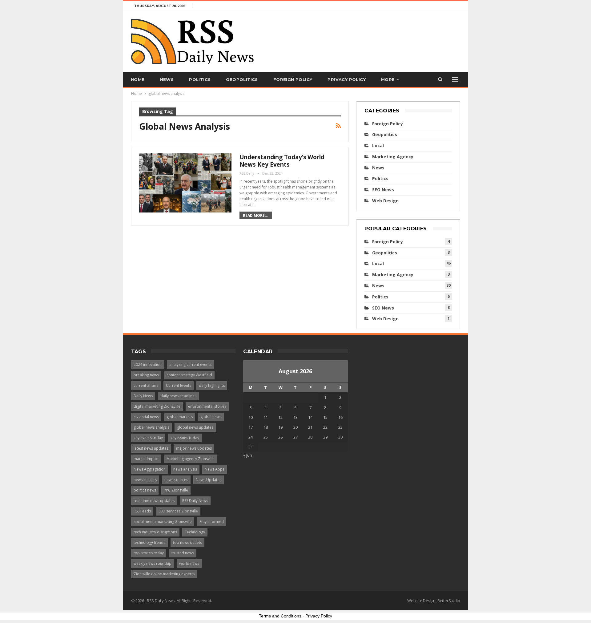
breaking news (146, 375)
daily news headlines (178, 395)
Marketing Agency (392, 157)
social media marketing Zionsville (163, 521)
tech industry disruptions (155, 532)
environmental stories (207, 406)
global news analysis (151, 427)
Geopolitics (242, 79)
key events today (148, 437)
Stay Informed (211, 521)
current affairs (146, 385)
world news (189, 563)
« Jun (247, 455)
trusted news (182, 553)
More (388, 79)
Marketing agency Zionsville (191, 458)
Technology (195, 532)
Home (138, 79)
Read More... (255, 215)
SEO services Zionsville (178, 511)
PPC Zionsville (176, 490)
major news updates (194, 448)
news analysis (185, 469)
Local (378, 145)
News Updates (208, 479)
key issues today (185, 437)
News (167, 79)
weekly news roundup (152, 563)
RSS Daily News (195, 500)
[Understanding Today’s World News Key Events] (185, 182)
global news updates (195, 427)
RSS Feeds (142, 511)
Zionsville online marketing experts (164, 573)
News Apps (214, 469)
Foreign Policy (292, 79)
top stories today (149, 553)
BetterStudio (448, 600)
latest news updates (151, 448)
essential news (146, 416)
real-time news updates (154, 500)
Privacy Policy (347, 79)
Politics (200, 79)
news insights (145, 479)
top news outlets (187, 542)
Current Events (178, 385)
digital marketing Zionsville (157, 406)
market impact (146, 458)
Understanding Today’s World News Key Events (281, 160)
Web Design (385, 201)
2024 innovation (148, 364)
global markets (180, 416)
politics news (145, 490)
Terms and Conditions (280, 615)
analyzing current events (190, 364)
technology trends (149, 542)
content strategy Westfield (189, 375)
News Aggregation (150, 469)
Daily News (143, 395)
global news (210, 416)
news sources (176, 479)
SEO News (383, 189)
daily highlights (212, 385)
